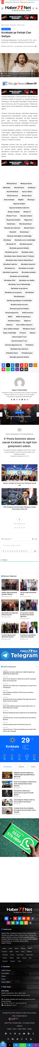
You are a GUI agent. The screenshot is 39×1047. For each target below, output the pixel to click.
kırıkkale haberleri (28, 264)
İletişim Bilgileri (5, 982)
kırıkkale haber (27, 252)
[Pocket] (3, 369)
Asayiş (4, 948)
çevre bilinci (27, 192)
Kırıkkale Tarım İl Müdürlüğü (19, 284)
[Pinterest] (22, 365)
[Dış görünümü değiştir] (33, 9)
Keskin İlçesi (29, 228)
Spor (30, 958)
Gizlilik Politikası (6, 970)
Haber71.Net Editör (19, 390)
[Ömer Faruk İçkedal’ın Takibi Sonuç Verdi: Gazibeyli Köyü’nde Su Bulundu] (7, 784)
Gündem (29, 951)
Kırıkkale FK (11, 244)
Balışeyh (23, 948)
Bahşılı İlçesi (12, 183)
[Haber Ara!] (37, 9)
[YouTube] (22, 400)
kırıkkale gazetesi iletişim (20, 248)
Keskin (12, 954)
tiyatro (33, 333)
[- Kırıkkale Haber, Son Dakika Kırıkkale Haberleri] (19, 17)
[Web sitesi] (11, 400)
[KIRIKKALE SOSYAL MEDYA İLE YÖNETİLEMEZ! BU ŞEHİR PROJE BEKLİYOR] (7, 775)
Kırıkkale (8, 240)
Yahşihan (30, 345)
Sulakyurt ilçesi (29, 329)
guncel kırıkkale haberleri (19, 208)
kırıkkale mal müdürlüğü (20, 276)
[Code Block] (19, 551)
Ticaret (23, 333)
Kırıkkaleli (30, 292)
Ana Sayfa (6, 25)
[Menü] (2, 9)
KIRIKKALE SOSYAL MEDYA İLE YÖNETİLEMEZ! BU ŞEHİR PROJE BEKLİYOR (24, 774)
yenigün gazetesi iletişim (20, 357)
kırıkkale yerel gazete (14, 292)
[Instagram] (27, 400)
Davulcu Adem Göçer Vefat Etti (17, 416)
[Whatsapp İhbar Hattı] (19, 837)
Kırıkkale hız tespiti (27, 268)
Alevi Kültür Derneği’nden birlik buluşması (10, 613)
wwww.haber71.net (19, 341)
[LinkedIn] (12, 365)
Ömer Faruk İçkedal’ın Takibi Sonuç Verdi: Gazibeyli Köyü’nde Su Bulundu (25, 783)
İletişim (30, 1029)
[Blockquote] (17, 551)
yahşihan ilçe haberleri (19, 349)
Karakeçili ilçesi (26, 224)
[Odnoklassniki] (35, 365)
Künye (3, 979)
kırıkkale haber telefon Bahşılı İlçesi (20, 260)
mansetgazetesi (12, 313)
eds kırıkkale (9, 200)
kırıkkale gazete (26, 244)
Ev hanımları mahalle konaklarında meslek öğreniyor (27, 614)
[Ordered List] (12, 551)
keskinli (13, 232)
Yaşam (19, 961)
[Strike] (10, 551)
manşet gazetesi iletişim (20, 309)
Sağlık (18, 958)
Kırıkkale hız (10, 268)
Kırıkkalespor (20, 296)
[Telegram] (12, 369)
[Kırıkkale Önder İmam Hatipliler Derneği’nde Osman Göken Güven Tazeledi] (7, 810)
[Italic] (5, 551)
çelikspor (32, 187)
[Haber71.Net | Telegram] (19, 654)
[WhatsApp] (8, 369)
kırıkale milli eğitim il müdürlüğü (19, 236)
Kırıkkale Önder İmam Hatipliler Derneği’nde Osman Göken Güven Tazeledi (25, 810)
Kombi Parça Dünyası (25, 1020)
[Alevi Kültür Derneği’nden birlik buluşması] (10, 605)
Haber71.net (12, 216)
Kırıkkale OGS (10, 280)
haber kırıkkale (14, 212)
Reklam (3, 976)
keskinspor (25, 232)
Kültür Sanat (21, 25)
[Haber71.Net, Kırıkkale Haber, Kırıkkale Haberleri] (18, 8)
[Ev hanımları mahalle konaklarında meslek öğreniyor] (28, 605)
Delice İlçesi (27, 196)
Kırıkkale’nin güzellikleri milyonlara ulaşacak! (28, 636)
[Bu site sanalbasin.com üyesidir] (13, 1020)
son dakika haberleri (24, 325)
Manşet (12, 958)
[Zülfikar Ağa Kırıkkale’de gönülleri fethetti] (10, 585)
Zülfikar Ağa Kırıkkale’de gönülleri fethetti (9, 593)
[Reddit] (26, 365)
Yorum (33, 767)
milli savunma (28, 313)
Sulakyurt (5, 961)
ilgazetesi (28, 220)
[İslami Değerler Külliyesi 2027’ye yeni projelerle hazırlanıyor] (7, 802)
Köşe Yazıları (20, 954)
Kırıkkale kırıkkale (29, 272)
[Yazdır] (26, 369)
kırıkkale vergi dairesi (20, 288)
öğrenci (28, 321)
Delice (30, 948)
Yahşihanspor (28, 353)
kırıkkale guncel (12, 252)
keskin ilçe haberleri (12, 228)
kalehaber (11, 224)
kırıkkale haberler (10, 264)
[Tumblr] (17, 365)
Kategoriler (13, 25)
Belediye (7, 187)
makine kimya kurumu (20, 304)
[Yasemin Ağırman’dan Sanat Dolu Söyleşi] (10, 627)
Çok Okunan (8, 767)
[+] (26, 551)
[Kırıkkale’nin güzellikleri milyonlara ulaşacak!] (28, 627)
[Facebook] (3, 365)
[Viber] (17, 369)
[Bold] (3, 551)
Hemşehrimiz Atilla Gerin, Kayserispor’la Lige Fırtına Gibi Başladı (24, 792)
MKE (10, 317)
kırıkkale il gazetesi (11, 272)
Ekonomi (4, 951)
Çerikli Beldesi (13, 192)
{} (23, 551)
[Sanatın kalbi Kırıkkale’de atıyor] (28, 585)
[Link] (21, 551)
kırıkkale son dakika (27, 280)
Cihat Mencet (13, 196)
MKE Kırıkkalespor (24, 317)
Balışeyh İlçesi (26, 183)
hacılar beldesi (26, 216)
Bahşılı (16, 948)
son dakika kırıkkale (12, 329)
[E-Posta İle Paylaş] (22, 369)
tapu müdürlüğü (10, 333)
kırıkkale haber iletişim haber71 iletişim (19, 256)
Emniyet (31, 200)
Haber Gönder (22, 1029)
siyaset (10, 325)
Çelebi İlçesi (19, 187)
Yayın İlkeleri (5, 973)
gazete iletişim (19, 204)
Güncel (21, 767)
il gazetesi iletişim (13, 220)
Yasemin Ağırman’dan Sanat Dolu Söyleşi (9, 636)
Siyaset (24, 958)
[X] (8, 365)
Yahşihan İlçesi (12, 353)
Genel (17, 951)
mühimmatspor (14, 321)
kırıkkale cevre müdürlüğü (25, 240)
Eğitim (21, 200)
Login (35, 539)
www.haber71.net (19, 337)
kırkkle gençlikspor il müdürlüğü (20, 300)
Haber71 (27, 212)
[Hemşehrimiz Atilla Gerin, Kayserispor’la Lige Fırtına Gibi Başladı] (7, 793)
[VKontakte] (31, 365)
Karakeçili (5, 954)
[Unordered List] (15, 551)
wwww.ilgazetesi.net (14, 345)
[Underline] (8, 551)
